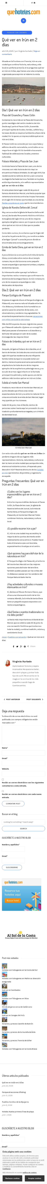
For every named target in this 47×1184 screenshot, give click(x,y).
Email (5, 758)
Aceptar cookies (34, 1178)
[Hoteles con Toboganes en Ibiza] (4, 994)
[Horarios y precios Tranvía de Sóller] (4, 1036)
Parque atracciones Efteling (14, 1092)
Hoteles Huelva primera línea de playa (18, 1112)
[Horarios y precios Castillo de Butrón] (4, 1019)
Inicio (4, 637)
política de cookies (30, 1173)
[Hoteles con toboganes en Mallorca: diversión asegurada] (4, 974)
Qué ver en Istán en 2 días (13, 1082)
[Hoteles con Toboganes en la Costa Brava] (4, 1044)
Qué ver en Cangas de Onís (13, 1015)
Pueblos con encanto (17, 32)
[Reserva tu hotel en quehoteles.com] (21, 894)
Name (5, 748)
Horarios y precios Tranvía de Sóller (17, 1040)
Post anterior (13, 699)
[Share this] (13, 646)
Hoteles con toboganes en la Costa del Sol (19, 970)
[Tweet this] (17, 646)
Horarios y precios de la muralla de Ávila (18, 1032)
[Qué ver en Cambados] (4, 986)
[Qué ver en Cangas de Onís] (4, 1011)
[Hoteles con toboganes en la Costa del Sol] (4, 966)
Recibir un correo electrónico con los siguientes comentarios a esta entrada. (23, 784)
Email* (5, 856)
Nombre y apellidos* (11, 845)
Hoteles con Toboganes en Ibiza (15, 998)
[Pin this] (25, 646)
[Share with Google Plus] (21, 646)
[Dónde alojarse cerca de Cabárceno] (4, 1002)
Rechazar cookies (12, 1178)
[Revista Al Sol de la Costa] (21, 935)
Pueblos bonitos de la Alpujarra (15, 1102)
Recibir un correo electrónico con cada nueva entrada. (21, 796)
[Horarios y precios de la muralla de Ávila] (4, 1028)
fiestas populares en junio (13, 203)
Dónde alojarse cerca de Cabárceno (17, 1007)
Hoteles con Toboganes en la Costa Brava (19, 1049)
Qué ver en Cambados (11, 990)
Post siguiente (34, 699)
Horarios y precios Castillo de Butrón (17, 1024)
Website (5, 769)
